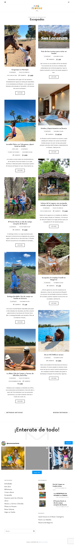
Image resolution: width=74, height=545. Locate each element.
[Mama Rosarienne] (37, 7)
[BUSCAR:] (20, 531)
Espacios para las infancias (13, 498)
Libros (6, 501)
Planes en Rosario (13, 152)
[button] (12, 458)
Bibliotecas (8, 489)
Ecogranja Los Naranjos (20, 70)
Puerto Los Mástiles (44, 520)
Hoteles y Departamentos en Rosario (54, 128)
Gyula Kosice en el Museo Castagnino (51, 517)
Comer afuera (9, 492)
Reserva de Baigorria (45, 523)
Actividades (8, 484)
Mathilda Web (43, 542)
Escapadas (12, 72)
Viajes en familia (24, 72)
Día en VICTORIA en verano (53, 355)
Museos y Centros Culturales (13, 504)
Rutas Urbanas (9, 509)
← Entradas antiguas (13, 412)
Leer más (20, 93)
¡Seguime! (68, 442)
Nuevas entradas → (61, 412)
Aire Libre (15, 149)
